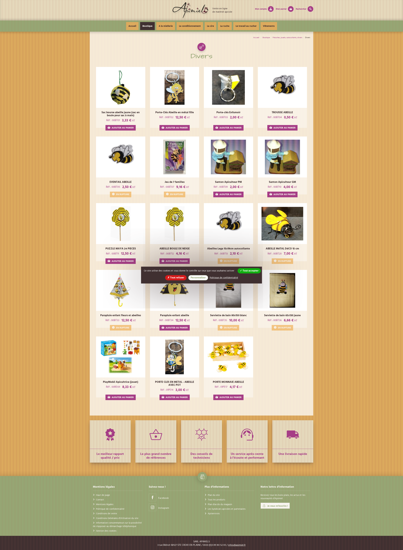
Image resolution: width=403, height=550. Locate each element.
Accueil (132, 26)
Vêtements (269, 26)
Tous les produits (216, 500)
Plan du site (214, 495)
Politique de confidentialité (110, 509)
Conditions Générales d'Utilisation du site (117, 518)
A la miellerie (166, 26)
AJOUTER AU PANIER (123, 128)
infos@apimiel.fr (237, 545)
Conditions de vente (106, 513)
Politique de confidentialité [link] (224, 277)
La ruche (224, 26)
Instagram (163, 508)
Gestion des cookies (106, 531)
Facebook (163, 498)
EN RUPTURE (122, 194)
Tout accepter (250, 270)
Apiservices (214, 513)
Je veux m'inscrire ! (277, 506)
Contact (100, 500)
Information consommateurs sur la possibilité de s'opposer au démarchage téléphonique (117, 524)
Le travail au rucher (246, 26)
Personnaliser (198, 277)
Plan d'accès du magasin (220, 504)
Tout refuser (177, 277)
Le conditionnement (190, 26)
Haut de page (103, 495)
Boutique (147, 26)
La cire (210, 26)
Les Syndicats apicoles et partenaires (226, 509)
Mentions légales (104, 504)
